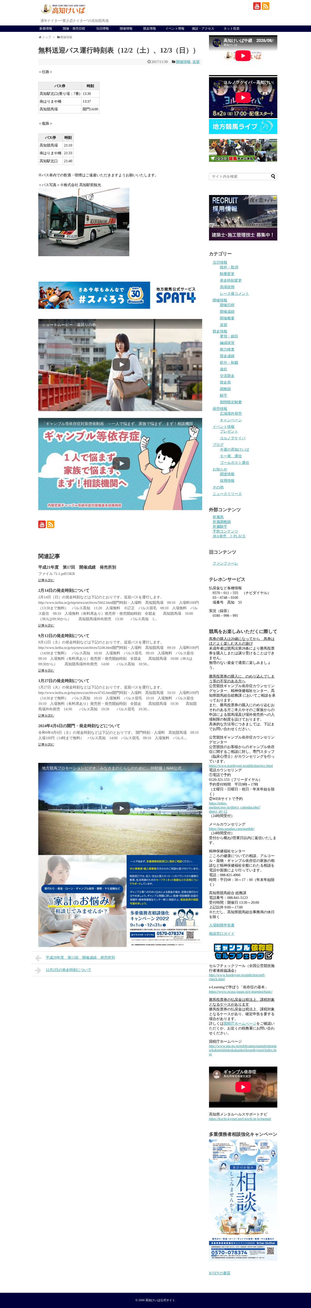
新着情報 (45, 28)
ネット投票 (231, 28)
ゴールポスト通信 (234, 463)
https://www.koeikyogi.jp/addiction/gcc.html (241, 766)
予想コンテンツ (225, 531)
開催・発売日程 (74, 28)
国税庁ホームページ (240, 1023)
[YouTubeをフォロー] (257, 6)
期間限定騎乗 (231, 402)
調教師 (225, 389)
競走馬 (225, 382)
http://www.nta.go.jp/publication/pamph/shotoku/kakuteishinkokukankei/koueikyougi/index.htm (243, 1050)
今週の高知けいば (234, 449)
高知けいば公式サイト (160, 1300)
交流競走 (227, 376)
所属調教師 (222, 522)
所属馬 (218, 517)
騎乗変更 (227, 274)
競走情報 (149, 28)
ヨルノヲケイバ (232, 438)
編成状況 (227, 343)
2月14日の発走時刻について (63, 590)
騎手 (223, 395)
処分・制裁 (229, 362)
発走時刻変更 (231, 280)
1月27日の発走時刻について (63, 680)
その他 (218, 487)
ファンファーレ (225, 563)
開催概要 (227, 318)
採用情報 (227, 481)
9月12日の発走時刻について (63, 635)
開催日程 (227, 305)
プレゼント (229, 431)
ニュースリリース (227, 494)
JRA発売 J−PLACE (229, 536)
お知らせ (220, 469)
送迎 (196, 62)
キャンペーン (231, 420)
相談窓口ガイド (222, 934)
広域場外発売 (231, 413)
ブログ (218, 445)
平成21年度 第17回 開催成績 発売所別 (77, 567)
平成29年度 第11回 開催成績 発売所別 (80, 957)
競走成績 (227, 356)
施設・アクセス (203, 28)
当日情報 (102, 28)
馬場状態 (227, 287)
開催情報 (126, 28)
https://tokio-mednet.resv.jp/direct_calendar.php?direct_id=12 (234, 807)
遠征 (223, 369)
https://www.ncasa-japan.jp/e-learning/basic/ (240, 992)
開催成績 (227, 312)
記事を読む (46, 580)
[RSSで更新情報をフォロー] (265, 6)
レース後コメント (234, 294)
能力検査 (227, 349)
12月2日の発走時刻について (68, 970)
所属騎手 (220, 527)
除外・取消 (229, 267)
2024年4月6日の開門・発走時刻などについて (79, 726)
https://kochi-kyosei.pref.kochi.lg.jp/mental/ (240, 1119)
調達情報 (227, 474)
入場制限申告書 (222, 925)
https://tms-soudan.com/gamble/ (231, 829)
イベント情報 (175, 28)
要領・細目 (229, 336)
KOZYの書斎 (219, 1273)
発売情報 (220, 409)
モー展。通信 (231, 456)
